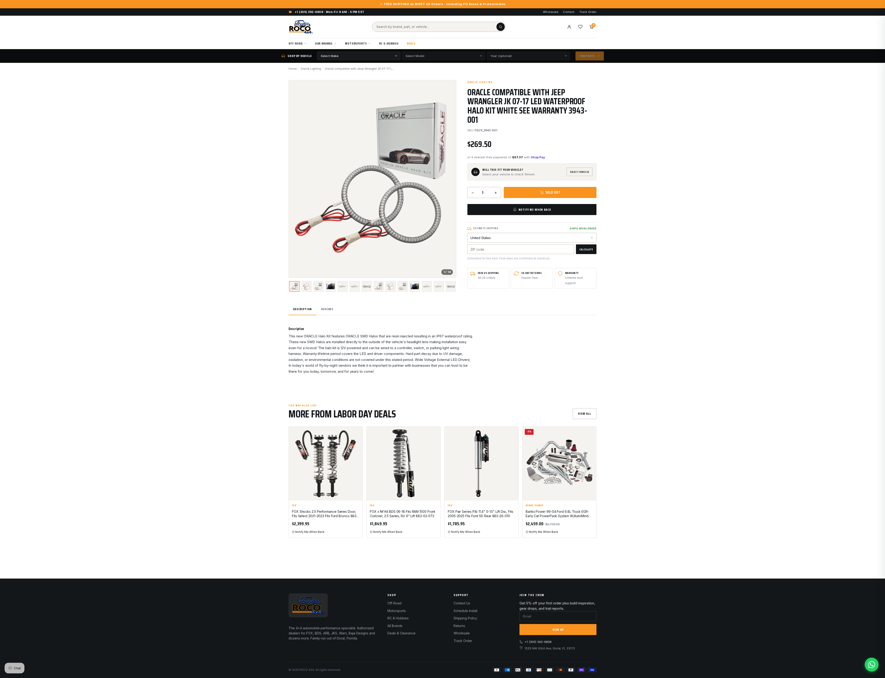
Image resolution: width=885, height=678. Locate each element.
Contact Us (462, 603)
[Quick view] (357, 446)
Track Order (587, 12)
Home (293, 68)
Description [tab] (302, 309)
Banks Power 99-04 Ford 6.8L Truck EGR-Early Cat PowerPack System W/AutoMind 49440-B (557, 514)
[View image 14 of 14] (451, 286)
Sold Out (553, 192)
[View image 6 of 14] (355, 286)
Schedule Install (465, 611)
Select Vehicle (579, 172)
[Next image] (448, 178)
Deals (411, 43)
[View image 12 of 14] (427, 286)
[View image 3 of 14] (318, 286)
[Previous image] (296, 178)
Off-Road (296, 43)
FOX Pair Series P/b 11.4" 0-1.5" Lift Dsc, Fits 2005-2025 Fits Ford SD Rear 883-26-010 (480, 514)
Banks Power (534, 505)
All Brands (394, 626)
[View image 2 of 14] (306, 286)
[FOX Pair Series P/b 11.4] (481, 464)
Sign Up (558, 629)
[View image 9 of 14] (391, 286)
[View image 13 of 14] (439, 286)
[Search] (500, 27)
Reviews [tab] (327, 309)
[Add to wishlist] (357, 434)
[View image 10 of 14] (403, 286)
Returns (459, 626)
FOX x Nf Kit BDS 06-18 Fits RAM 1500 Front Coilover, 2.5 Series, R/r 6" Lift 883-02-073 (402, 514)
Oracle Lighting (311, 68)
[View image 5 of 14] (343, 286)
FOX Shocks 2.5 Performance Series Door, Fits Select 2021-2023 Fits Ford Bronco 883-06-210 (325, 514)
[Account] (569, 26)
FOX (294, 505)
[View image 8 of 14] (379, 286)
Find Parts (587, 56)
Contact (568, 12)
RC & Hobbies (388, 43)
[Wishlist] (580, 26)
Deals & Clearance (401, 633)
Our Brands (324, 43)
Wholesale (550, 12)
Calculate (586, 249)
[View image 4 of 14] (330, 286)
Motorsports (356, 43)
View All (584, 413)
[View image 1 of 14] (294, 286)
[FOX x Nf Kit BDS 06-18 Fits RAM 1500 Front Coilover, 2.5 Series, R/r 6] (403, 464)
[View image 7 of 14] (367, 286)
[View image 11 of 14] (415, 286)
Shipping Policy (465, 618)
